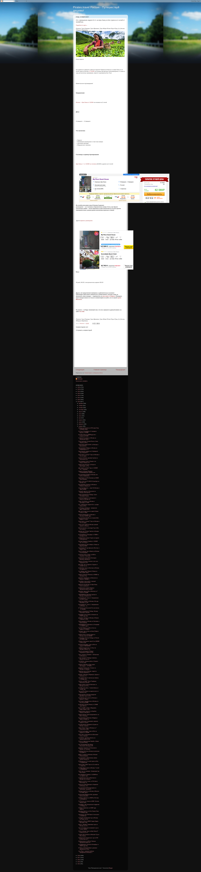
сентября (81, 409)
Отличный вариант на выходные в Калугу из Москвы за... (87, 498)
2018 (78, 855)
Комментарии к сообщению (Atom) (94, 372)
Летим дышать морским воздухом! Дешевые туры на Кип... (87, 695)
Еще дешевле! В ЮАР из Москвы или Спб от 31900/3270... (88, 475)
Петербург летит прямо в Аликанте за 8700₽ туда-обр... (88, 615)
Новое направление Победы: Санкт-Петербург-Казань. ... (87, 495)
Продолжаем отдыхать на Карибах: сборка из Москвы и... (87, 712)
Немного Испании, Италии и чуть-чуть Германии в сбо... (88, 562)
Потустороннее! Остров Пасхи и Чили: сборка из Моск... (88, 442)
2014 (78, 863)
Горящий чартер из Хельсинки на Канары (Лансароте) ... (87, 492)
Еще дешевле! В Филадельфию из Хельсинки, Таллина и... (87, 788)
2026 (78, 387)
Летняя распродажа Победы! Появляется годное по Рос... (86, 652)
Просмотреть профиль (81, 381)
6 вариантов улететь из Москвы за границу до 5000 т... (87, 438)
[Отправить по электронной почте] (93, 323)
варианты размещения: (86, 220)
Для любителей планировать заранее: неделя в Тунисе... (88, 722)
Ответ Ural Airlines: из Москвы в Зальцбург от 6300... (86, 502)
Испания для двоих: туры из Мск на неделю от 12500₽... (87, 732)
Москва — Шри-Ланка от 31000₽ (84, 102)
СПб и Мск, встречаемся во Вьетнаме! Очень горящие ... (88, 735)
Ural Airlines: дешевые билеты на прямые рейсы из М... (86, 738)
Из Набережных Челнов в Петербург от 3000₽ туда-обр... (88, 845)
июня (80, 415)
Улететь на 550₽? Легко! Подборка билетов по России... (87, 682)
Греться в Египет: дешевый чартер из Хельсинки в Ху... (88, 458)
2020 (78, 399)
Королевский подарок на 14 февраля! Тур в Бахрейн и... (88, 452)
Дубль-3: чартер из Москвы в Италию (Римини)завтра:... (87, 755)
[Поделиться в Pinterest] (99, 323)
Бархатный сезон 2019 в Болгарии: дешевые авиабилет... (87, 558)
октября (81, 407)
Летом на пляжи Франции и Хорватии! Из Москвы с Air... (88, 785)
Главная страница (100, 369)
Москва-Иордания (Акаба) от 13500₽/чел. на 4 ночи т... (88, 542)
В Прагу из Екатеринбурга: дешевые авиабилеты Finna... (87, 848)
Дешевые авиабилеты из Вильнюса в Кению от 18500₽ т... (88, 578)
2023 (78, 393)
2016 (78, 859)
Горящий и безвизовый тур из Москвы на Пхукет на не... (88, 818)
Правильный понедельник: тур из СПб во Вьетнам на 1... (88, 838)
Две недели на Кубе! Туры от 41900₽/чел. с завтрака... (88, 468)
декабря (81, 403)
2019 (78, 401)
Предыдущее (120, 369)
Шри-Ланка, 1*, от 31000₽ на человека (86, 164)
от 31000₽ (92, 71)
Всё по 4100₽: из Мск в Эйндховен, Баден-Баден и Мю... (87, 708)
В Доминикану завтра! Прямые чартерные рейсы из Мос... (86, 588)
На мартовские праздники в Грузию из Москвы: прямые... (88, 725)
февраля (81, 424)
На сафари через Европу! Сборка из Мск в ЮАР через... (87, 572)
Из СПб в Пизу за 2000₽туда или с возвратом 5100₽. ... (87, 435)
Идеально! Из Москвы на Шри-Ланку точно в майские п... (87, 585)
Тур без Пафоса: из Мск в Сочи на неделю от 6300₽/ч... (87, 628)
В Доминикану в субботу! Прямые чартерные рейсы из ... (87, 842)
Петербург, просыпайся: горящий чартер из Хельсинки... (87, 582)
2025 (78, 389)
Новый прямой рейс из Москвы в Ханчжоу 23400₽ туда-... (86, 515)
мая (80, 417)
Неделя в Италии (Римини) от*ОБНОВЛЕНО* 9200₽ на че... (87, 472)
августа (81, 411)
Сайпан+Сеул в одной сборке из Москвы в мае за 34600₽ (86, 635)
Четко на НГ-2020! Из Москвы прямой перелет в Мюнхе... (88, 525)
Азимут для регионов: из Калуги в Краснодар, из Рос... (87, 465)
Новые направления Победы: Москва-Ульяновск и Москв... (88, 612)
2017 (78, 857)
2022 (78, 395)
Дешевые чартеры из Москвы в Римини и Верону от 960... (88, 618)
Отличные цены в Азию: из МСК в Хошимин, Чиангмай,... (87, 555)
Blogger (111, 868)
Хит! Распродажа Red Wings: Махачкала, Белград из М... (86, 745)
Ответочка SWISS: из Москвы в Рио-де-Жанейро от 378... (88, 602)
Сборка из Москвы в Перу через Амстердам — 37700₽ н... (86, 665)
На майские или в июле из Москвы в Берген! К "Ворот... (87, 698)
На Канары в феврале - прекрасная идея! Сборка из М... (87, 508)
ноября (81, 405)
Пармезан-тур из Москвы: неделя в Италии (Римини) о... (87, 672)
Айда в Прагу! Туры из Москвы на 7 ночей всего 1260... (87, 728)
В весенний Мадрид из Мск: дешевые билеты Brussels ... (88, 795)
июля (80, 413)
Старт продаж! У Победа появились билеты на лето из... (87, 658)
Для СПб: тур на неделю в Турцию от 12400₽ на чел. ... (88, 565)
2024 (78, 391)
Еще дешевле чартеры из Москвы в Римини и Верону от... (87, 485)
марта (80, 422)
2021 (78, 397)
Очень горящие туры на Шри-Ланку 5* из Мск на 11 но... (88, 832)
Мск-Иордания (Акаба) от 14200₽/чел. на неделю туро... (88, 775)
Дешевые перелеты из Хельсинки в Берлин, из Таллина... (87, 748)
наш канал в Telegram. (109, 296)
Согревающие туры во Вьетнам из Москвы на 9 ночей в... (87, 778)
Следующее (80, 369)
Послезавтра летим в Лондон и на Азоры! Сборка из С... (87, 462)
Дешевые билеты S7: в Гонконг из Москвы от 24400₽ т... (87, 668)
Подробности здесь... (81, 25)
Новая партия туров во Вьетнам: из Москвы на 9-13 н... (87, 685)
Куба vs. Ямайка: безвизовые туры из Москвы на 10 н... (88, 825)
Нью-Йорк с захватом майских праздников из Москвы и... (86, 852)
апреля (81, 420)
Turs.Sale (81, 311)
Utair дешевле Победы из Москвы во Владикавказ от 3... (87, 448)
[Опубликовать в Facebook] (97, 323)
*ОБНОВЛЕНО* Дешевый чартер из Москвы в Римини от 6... (87, 595)
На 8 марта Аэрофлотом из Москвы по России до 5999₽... (88, 702)
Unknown (79, 379)
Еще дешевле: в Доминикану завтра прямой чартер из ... (87, 758)
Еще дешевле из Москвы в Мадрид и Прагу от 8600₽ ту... (87, 718)
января (81, 426)
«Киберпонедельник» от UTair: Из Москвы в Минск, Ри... (87, 648)
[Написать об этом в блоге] (94, 323)
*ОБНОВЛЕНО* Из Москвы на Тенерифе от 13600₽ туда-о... (88, 625)
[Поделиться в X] (96, 323)
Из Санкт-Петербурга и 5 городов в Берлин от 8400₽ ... (87, 432)
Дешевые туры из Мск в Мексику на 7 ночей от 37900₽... (88, 592)
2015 (78, 861)
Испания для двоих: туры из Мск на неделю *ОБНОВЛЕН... (87, 645)
